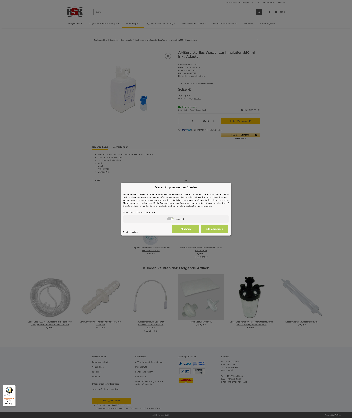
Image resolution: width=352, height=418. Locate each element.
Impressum (150, 212)
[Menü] (14, 386)
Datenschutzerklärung (133, 212)
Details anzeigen (130, 232)
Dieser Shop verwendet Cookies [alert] (176, 187)
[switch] (170, 218)
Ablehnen (186, 228)
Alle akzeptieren (214, 228)
